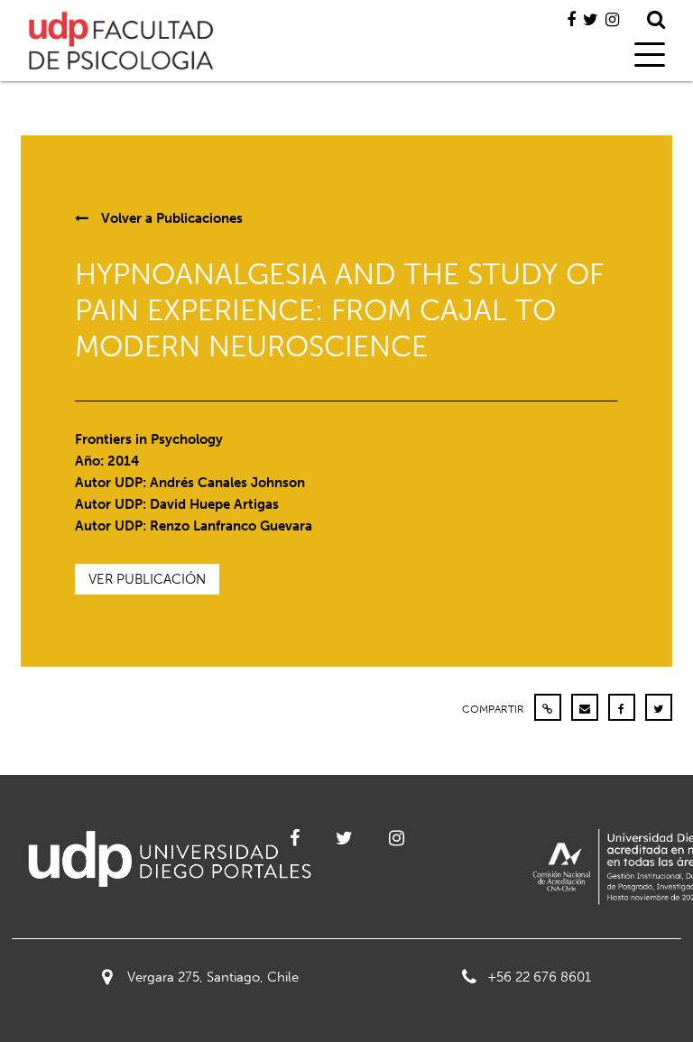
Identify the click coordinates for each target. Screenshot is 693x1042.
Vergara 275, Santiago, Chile (213, 977)
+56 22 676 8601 (539, 977)
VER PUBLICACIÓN (147, 579)
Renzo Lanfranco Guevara (231, 526)
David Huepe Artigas (214, 504)
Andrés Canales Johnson (227, 483)
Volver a (170, 218)
